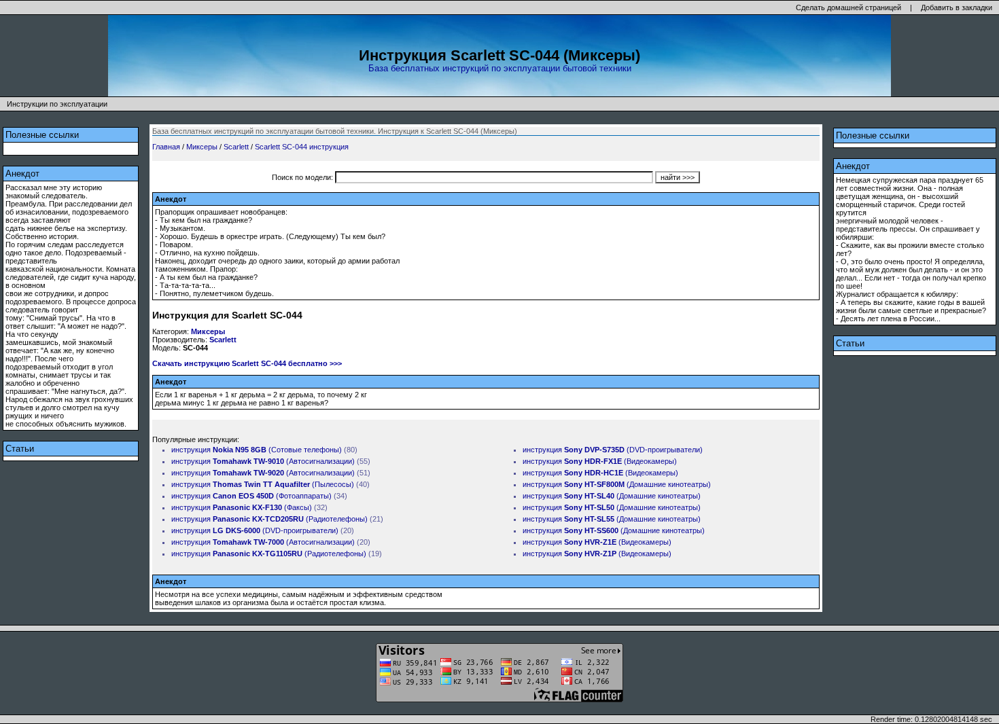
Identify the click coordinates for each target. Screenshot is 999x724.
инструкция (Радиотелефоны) (269, 519)
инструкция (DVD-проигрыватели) (254, 530)
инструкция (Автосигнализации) (263, 461)
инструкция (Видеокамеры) (600, 461)
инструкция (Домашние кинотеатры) (617, 484)
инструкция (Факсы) (241, 507)
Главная (166, 147)
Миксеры (201, 147)
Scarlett (236, 147)
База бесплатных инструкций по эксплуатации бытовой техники (499, 68)
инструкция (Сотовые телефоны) (256, 450)
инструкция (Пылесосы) (262, 484)
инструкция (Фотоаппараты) (251, 496)
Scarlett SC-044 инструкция (302, 147)
